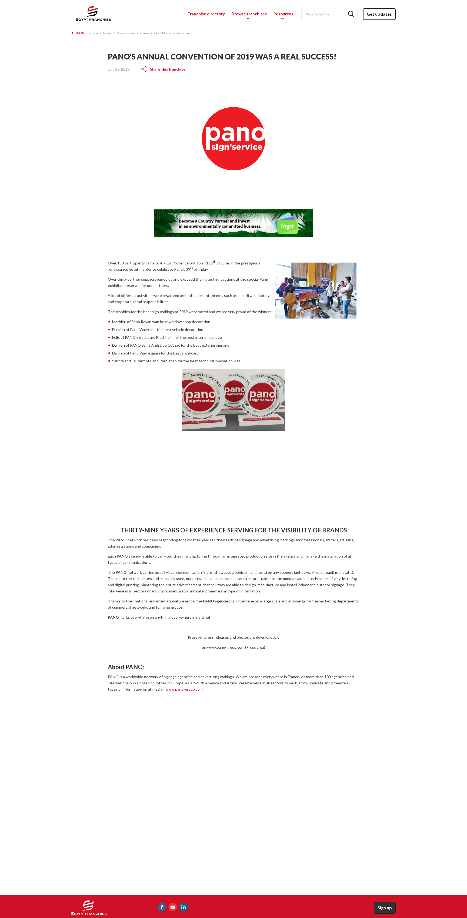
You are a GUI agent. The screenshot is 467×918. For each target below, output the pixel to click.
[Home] (111, 13)
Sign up (385, 907)
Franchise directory (206, 13)
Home (93, 33)
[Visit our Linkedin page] (183, 907)
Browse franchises (249, 13)
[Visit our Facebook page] (162, 907)
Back (80, 33)
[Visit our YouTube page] (173, 907)
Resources (283, 13)
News (107, 33)
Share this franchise (167, 69)
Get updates (379, 13)
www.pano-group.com (184, 689)
